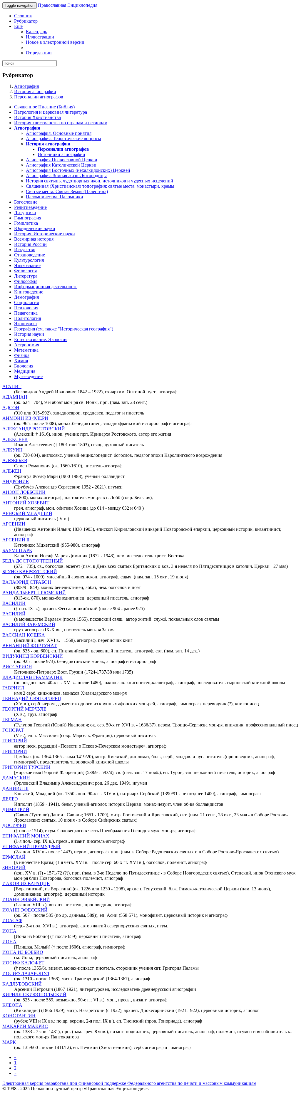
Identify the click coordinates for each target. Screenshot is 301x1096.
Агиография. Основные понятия (58, 133)
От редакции (39, 52)
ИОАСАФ (12, 920)
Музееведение (28, 376)
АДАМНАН (14, 397)
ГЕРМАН (12, 719)
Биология (23, 365)
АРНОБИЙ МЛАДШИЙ (27, 513)
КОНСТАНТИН (19, 1015)
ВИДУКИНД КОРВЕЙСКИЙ (32, 656)
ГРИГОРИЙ (14, 740)
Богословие (25, 201)
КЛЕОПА (12, 1005)
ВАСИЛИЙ (14, 603)
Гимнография (27, 217)
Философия (25, 281)
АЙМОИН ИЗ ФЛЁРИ (25, 418)
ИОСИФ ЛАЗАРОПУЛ (25, 973)
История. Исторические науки (44, 233)
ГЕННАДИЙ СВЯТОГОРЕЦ (31, 698)
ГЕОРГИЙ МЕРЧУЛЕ (24, 708)
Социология (26, 302)
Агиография (26, 86)
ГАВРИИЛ (13, 687)
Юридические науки (34, 228)
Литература (25, 275)
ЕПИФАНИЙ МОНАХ (25, 835)
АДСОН (10, 407)
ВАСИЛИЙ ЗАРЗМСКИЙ (28, 624)
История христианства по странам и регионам (60, 122)
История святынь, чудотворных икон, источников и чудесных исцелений (99, 180)
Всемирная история (33, 238)
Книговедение (28, 291)
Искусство (24, 249)
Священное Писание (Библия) (44, 106)
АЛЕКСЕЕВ (15, 439)
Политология (27, 318)
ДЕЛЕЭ (10, 798)
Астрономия (26, 344)
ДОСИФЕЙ (14, 825)
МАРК (9, 1042)
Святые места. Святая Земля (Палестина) (67, 191)
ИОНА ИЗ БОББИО (22, 952)
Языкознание (27, 265)
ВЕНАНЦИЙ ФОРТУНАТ (29, 645)
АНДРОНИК (15, 481)
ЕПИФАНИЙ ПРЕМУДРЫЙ (31, 846)
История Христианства (37, 117)
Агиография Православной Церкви (61, 159)
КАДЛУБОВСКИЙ (22, 983)
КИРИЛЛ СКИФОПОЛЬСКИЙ (34, 994)
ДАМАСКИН (16, 777)
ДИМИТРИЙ (15, 809)
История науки (29, 334)
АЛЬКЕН (11, 471)
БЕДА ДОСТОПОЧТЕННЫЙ (32, 560)
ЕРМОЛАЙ (14, 857)
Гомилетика (26, 223)
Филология (25, 270)
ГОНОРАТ (13, 730)
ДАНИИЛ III (15, 788)
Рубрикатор (26, 21)
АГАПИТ (11, 386)
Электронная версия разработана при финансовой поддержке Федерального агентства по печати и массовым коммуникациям (129, 1083)
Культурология (29, 260)
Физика (21, 355)
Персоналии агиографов (38, 96)
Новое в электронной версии (55, 42)
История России (30, 244)
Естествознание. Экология (40, 339)
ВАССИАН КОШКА (23, 634)
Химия (21, 360)
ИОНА (9, 931)
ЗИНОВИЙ (14, 867)
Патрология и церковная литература (50, 112)
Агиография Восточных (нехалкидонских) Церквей (78, 170)
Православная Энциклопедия (67, 5)
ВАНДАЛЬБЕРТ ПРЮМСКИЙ (34, 592)
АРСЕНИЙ (13, 523)
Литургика (25, 212)
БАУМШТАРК (17, 550)
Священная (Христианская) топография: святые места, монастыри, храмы (100, 186)
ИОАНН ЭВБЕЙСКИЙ (26, 899)
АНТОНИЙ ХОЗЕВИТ (25, 502)
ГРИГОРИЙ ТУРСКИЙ (26, 767)
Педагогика (26, 312)
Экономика (25, 323)
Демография (26, 297)
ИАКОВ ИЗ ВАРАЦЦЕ (26, 883)
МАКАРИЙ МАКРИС (25, 1026)
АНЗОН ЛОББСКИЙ (24, 492)
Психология (26, 307)
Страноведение (29, 254)
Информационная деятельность (45, 286)
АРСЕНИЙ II (15, 539)
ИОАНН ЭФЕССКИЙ (25, 909)
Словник (23, 15)
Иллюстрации (40, 36)
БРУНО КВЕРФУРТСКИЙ (29, 571)
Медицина (24, 371)
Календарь (36, 31)
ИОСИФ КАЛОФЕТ (23, 962)
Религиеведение (30, 207)
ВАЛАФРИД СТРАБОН (26, 582)
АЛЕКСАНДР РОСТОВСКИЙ (33, 428)
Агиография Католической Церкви (61, 164)
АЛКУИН (12, 449)
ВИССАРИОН (17, 666)
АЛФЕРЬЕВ (14, 460)
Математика (26, 350)
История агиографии (35, 91)
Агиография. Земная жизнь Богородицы (66, 175)
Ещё (18, 26)
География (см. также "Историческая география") (63, 328)
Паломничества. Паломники (54, 196)
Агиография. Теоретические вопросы (63, 138)
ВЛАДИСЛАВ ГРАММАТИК (32, 677)
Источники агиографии (61, 154)
